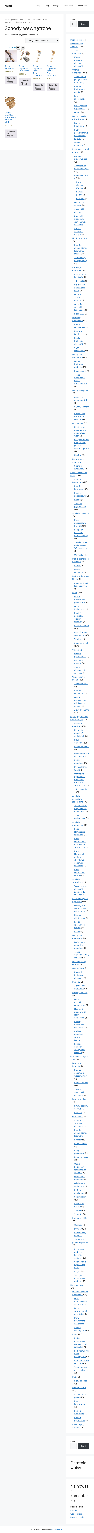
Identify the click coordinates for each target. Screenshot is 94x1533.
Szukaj (73, 19)
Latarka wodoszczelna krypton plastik (77, 1513)
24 (8, 47)
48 (11, 47)
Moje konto (68, 6)
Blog (47, 6)
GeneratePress (57, 1529)
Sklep (38, 6)
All (15, 47)
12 (6, 47)
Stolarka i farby (25, 19)
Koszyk (56, 6)
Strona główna (11, 19)
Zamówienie (82, 6)
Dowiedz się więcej (11, 80)
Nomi (8, 5)
